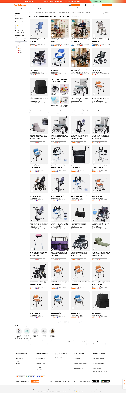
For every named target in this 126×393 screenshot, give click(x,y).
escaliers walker (34, 110)
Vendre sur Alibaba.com (98, 356)
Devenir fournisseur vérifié (98, 363)
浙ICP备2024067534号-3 (96, 391)
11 (80, 322)
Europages (82, 387)
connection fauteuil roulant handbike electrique (25, 346)
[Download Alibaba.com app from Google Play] (105, 381)
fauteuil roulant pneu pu (36, 341)
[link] (124, 380)
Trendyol (77, 387)
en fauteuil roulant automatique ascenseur (49, 110)
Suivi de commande (97, 361)
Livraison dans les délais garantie (42, 361)
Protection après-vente (40, 363)
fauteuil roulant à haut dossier (22, 341)
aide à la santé (78, 110)
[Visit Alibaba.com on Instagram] (102, 371)
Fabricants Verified (58, 357)
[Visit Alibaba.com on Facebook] (94, 371)
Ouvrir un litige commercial (79, 361)
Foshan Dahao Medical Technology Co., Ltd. (39, 73)
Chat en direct (77, 358)
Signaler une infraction (78, 368)
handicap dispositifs (77, 113)
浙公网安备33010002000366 (84, 391)
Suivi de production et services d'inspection (42, 367)
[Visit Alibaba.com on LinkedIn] (96, 371)
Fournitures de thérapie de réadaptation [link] (37, 14)
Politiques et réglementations (42, 369)
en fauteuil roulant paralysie (80, 341)
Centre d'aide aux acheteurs (79, 356)
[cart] (90, 5)
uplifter (70, 341)
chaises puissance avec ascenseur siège (91, 110)
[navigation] (21, 167)
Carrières (18, 363)
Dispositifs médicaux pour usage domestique (59, 12)
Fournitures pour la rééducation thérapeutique (80, 12)
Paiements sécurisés (40, 356)
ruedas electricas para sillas (66, 110)
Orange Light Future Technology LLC (37, 102)
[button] (70, 5)
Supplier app (58, 381)
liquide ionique (47, 341)
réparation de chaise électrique (59, 341)
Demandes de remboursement (80, 363)
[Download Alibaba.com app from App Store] (95, 381)
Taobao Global (68, 387)
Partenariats (95, 366)
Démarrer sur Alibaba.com (98, 358)
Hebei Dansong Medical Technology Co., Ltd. (60, 44)
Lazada (63, 387)
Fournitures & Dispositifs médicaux (41, 12)
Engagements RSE (20, 361)
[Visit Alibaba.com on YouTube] (104, 371)
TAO (73, 387)
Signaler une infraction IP (79, 366)
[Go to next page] (83, 322)
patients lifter (54, 113)
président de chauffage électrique (96, 341)
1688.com (50, 387)
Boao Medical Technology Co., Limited (37, 44)
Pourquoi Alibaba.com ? (21, 356)
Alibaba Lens (22, 381)
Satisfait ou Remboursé (40, 358)
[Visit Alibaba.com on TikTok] (107, 371)
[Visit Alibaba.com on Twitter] (99, 371)
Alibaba (30, 12)
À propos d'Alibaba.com (21, 353)
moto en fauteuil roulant (65, 113)
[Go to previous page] (57, 322)
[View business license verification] (74, 391)
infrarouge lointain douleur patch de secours (39, 113)
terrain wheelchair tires (89, 113)
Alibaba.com (87, 381)
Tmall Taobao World (57, 387)
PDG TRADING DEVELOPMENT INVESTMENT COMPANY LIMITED (101, 73)
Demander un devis (59, 360)
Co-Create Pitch (19, 358)
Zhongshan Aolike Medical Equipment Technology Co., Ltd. (101, 44)
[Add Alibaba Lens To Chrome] (35, 381)
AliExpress (44, 387)
